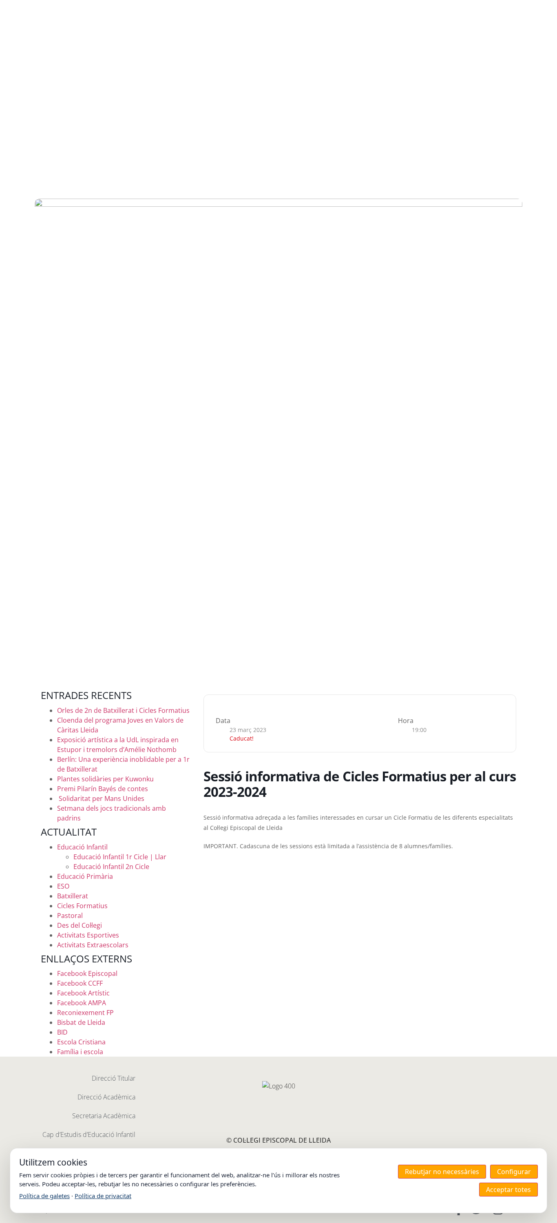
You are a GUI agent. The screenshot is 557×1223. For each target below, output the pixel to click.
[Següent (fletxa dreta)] (542, 611)
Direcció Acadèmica (106, 1097)
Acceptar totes (508, 1189)
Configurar (514, 1171)
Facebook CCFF (80, 983)
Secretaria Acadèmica (103, 1115)
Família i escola (80, 1051)
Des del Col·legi (79, 925)
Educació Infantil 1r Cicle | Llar (119, 856)
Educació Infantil (82, 847)
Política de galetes (44, 1196)
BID (62, 1032)
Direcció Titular (113, 1078)
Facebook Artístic (83, 993)
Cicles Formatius (82, 905)
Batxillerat (72, 895)
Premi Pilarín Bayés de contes (102, 788)
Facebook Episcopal (87, 973)
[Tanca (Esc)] (548, 9)
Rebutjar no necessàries (442, 1171)
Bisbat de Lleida (81, 1022)
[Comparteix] (530, 9)
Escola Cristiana (81, 1041)
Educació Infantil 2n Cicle (111, 866)
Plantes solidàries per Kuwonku (105, 778)
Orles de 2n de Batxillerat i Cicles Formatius (123, 710)
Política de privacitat (103, 1196)
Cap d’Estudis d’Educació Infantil (88, 1134)
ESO (63, 886)
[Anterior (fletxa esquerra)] (14, 611)
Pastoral (70, 915)
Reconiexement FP (85, 1012)
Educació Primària (85, 876)
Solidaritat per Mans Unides (100, 798)
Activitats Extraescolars (92, 944)
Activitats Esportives (88, 935)
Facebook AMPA (81, 1002)
